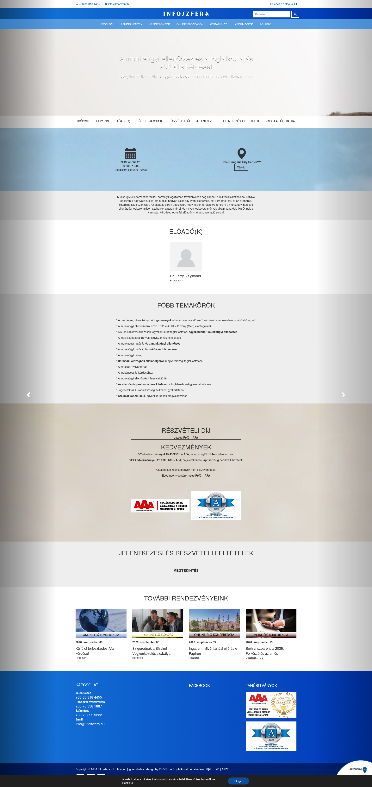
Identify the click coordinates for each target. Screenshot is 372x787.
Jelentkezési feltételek (240, 121)
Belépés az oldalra (282, 4)
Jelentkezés (205, 121)
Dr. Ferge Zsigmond (185, 275)
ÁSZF (225, 769)
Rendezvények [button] (131, 24)
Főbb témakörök (149, 121)
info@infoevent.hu (119, 4)
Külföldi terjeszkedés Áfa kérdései (95, 651)
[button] (28, 393)
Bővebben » (176, 280)
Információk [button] (243, 24)
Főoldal (107, 24)
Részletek (128, 782)
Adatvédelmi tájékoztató (204, 769)
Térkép (241, 167)
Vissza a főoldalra (280, 121)
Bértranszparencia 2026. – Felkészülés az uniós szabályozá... (266, 653)
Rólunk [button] (265, 24)
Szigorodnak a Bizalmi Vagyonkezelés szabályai (151, 651)
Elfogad (238, 781)
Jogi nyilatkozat (178, 769)
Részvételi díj (179, 121)
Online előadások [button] (190, 24)
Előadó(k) (122, 121)
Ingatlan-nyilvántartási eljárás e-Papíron (213, 651)
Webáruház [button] (218, 24)
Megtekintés (186, 570)
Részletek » (82, 657)
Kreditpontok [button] (159, 24)
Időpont (83, 121)
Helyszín (102, 121)
